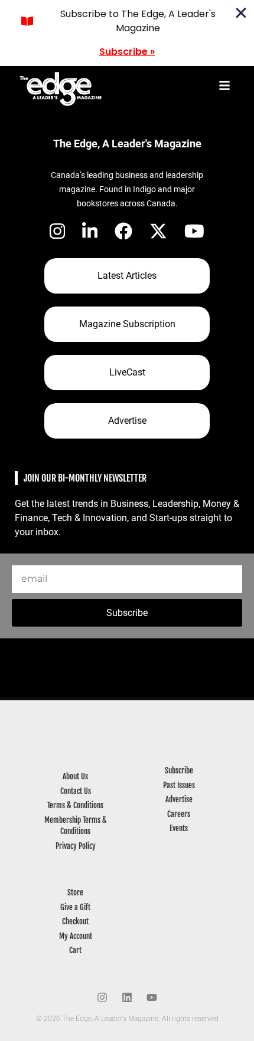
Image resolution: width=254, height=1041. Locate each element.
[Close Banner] (241, 13)
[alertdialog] (127, 33)
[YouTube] (194, 231)
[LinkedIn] (89, 231)
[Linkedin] (127, 997)
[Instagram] (57, 231)
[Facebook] (123, 231)
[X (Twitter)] (158, 231)
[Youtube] (151, 997)
